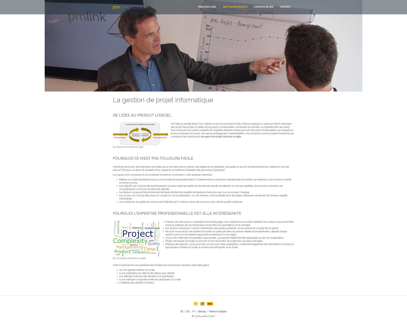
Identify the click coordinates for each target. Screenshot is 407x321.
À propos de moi (263, 7)
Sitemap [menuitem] (202, 311)
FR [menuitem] (193, 311)
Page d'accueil (207, 7)
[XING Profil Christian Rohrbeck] (196, 304)
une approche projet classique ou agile (221, 136)
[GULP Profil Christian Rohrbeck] (210, 304)
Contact (285, 7)
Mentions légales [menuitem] (218, 311)
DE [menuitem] (181, 311)
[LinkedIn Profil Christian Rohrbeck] (202, 304)
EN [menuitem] (187, 311)
